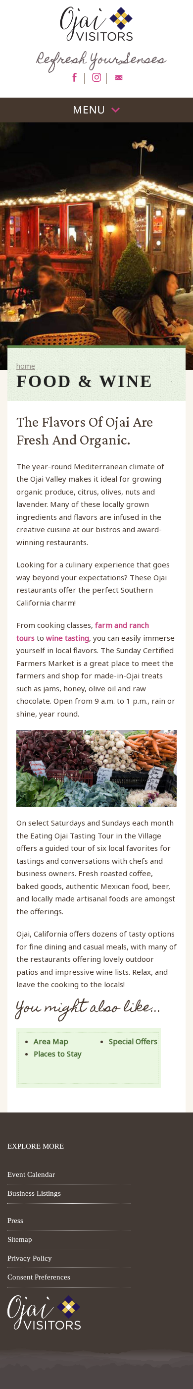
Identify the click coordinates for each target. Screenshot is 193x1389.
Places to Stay (58, 1053)
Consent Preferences (38, 1277)
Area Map (51, 1041)
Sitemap (19, 1239)
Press (15, 1220)
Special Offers (133, 1041)
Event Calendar (31, 1174)
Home (25, 366)
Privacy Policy (29, 1258)
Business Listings (34, 1193)
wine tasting (67, 638)
